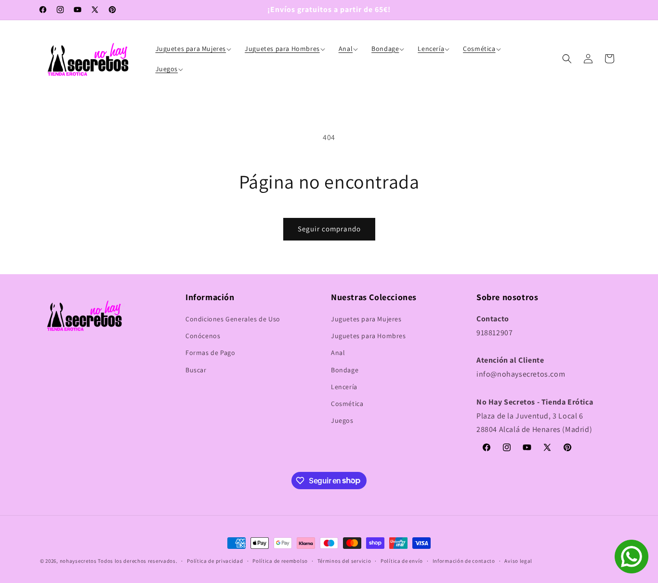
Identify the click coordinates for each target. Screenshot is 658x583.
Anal (338, 353)
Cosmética (347, 403)
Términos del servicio (344, 560)
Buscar (196, 370)
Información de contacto (464, 560)
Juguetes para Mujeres (366, 319)
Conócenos (202, 336)
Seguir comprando (329, 228)
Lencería (344, 386)
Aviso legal (518, 560)
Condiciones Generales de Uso (232, 319)
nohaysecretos (78, 561)
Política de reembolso (280, 560)
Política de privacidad (215, 560)
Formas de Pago (210, 353)
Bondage (344, 370)
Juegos (342, 421)
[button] (194, 48)
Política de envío (402, 560)
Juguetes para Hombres (368, 336)
